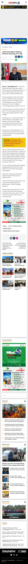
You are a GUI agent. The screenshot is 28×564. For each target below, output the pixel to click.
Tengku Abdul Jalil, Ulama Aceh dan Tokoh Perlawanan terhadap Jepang (13, 544)
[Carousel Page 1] (10, 517)
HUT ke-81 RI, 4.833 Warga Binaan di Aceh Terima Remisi (7, 276)
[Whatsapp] (16, 60)
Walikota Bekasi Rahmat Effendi (11, 231)
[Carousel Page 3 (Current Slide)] (14, 517)
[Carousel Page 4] (16, 517)
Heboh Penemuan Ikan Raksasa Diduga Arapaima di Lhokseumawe (20, 245)
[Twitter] (14, 238)
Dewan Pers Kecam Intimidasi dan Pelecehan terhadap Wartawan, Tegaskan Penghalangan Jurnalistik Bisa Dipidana (7, 288)
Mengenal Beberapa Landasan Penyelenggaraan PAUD (10, 528)
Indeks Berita (19, 560)
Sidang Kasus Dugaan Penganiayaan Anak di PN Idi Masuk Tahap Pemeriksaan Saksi (20, 288)
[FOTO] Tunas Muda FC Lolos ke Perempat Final (13, 514)
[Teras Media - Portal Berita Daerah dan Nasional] (14, 2)
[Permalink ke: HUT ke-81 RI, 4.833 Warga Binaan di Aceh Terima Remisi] (7, 271)
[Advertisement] (14, 24)
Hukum (4, 50)
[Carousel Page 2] (12, 517)
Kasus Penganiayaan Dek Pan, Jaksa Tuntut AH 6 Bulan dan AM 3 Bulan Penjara (20, 276)
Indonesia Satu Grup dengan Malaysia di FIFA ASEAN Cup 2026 (15, 438)
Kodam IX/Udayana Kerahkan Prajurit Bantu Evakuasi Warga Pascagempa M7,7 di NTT (14, 420)
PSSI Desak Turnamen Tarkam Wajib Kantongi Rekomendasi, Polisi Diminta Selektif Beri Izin (14, 434)
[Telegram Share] (21, 57)
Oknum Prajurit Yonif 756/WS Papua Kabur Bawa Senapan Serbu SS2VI (13, 532)
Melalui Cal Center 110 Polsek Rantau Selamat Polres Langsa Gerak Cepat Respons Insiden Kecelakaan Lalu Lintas (13, 464)
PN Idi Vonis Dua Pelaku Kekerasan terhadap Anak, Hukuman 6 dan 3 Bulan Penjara (7, 264)
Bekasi (4, 226)
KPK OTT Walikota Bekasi (15, 226)
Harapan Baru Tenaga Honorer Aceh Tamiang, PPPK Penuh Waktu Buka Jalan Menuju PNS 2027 (17, 476)
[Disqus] (14, 315)
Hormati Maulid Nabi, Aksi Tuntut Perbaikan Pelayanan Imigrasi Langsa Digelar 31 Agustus (17, 484)
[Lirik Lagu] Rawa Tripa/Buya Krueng (11, 536)
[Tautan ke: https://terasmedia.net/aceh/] (25, 445)
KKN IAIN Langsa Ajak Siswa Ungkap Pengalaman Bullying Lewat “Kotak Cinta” (17, 492)
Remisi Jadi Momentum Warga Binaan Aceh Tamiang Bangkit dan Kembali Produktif (20, 264)
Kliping (7, 59)
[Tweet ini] (19, 57)
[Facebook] (11, 238)
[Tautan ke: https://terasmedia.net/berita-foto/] (25, 502)
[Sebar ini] (16, 57)
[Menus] (2, 2)
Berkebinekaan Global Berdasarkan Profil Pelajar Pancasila (12, 540)
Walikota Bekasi (7, 228)
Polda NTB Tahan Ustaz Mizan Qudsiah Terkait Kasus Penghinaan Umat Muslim (7, 246)
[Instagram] (17, 238)
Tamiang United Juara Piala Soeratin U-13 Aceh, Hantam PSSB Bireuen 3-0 (17, 469)
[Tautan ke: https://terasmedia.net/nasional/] (25, 401)
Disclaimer (3, 561)
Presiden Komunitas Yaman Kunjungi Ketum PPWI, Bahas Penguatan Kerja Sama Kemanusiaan (14, 425)
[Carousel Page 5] (18, 517)
